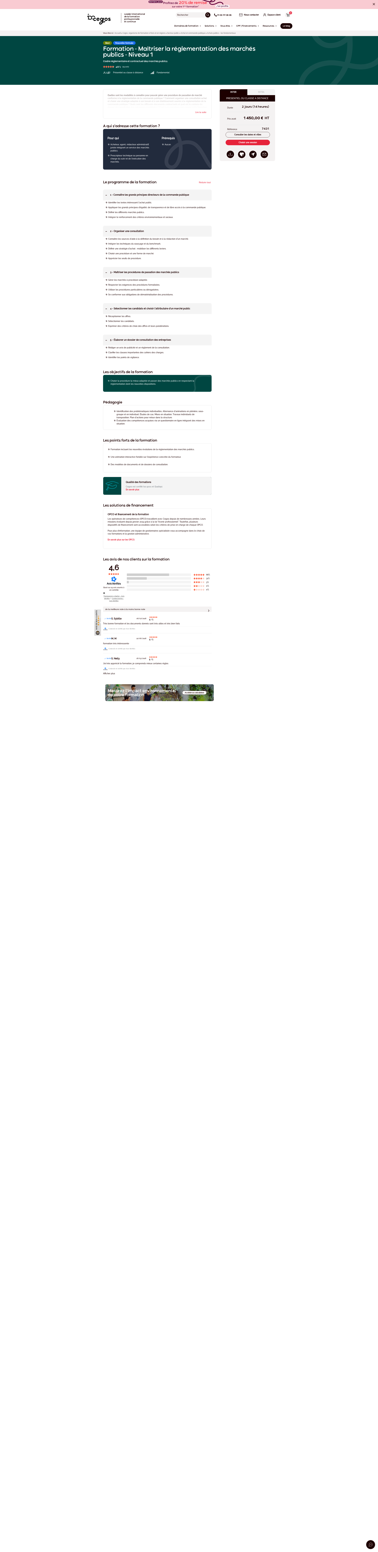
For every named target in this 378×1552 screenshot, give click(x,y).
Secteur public (173, 33)
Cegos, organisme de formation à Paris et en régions (144, 33)
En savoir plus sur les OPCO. (121, 539)
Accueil (118, 33)
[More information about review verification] (104, 593)
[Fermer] (374, 4)
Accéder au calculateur (194, 693)
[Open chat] (370, 1544)
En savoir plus (132, 489)
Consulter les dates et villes (247, 134)
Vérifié (108, 619)
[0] (287, 15)
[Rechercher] (207, 14)
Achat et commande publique (193, 33)
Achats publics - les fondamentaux (221, 33)
